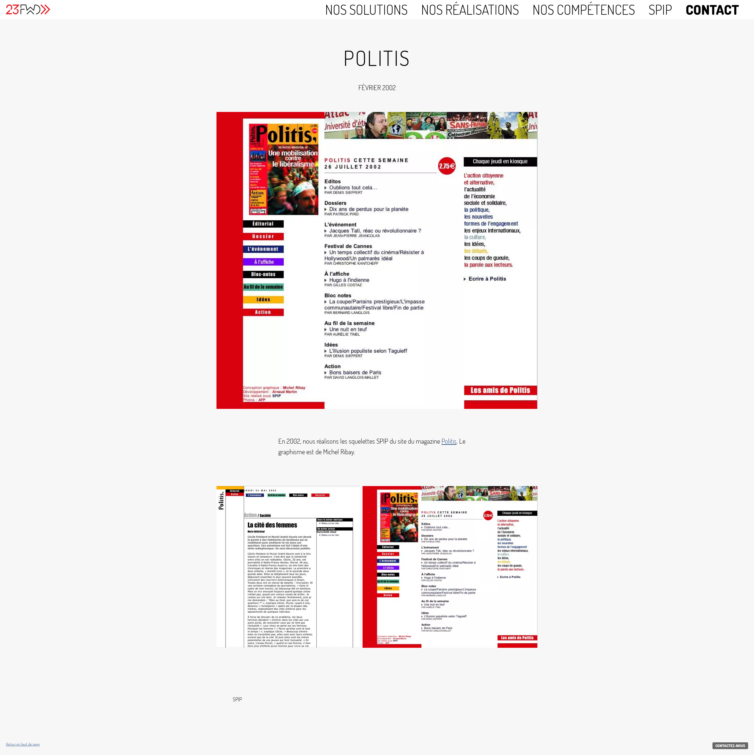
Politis (449, 441)
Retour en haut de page (23, 744)
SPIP (660, 9)
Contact (712, 9)
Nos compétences (584, 9)
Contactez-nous (730, 745)
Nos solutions (366, 9)
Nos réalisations (470, 9)
